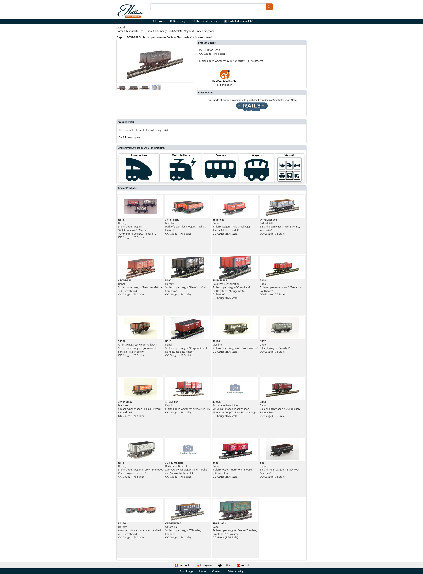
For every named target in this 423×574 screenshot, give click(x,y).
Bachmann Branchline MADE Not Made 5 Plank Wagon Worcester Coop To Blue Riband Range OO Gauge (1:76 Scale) (234, 408)
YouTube (245, 565)
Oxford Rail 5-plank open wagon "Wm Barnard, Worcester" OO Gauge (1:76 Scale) (280, 226)
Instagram (206, 565)
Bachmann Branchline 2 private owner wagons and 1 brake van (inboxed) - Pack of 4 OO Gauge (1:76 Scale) (186, 469)
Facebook (184, 565)
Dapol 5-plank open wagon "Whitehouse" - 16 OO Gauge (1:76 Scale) (187, 407)
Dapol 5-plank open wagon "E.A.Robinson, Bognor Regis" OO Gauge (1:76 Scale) (280, 408)
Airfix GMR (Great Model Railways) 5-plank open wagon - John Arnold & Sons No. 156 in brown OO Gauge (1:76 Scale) (139, 348)
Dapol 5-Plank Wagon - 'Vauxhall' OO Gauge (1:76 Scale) (275, 346)
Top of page (186, 571)
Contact (217, 571)
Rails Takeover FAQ (240, 21)
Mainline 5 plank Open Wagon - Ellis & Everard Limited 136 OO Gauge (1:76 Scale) (139, 408)
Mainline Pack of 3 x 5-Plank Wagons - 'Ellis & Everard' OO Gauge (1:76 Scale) (185, 226)
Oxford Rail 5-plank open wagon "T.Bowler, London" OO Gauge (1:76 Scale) (183, 530)
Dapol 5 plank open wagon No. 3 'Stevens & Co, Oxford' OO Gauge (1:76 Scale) (281, 287)
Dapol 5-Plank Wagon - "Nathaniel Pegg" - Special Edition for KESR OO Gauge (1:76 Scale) (232, 226)
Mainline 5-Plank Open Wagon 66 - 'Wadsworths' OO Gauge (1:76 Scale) (235, 346)
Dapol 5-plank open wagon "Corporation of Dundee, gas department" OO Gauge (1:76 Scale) (186, 348)
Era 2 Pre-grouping (129, 137)
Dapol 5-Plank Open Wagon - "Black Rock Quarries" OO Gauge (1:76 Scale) (279, 469)
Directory (177, 21)
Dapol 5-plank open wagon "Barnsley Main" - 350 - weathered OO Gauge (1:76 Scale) (140, 287)
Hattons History (206, 21)
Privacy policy (235, 571)
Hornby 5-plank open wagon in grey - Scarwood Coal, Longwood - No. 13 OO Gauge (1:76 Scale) (140, 469)
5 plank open (224, 83)
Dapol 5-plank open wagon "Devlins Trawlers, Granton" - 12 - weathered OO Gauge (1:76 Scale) (234, 530)
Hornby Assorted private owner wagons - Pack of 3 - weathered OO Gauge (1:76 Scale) (140, 530)
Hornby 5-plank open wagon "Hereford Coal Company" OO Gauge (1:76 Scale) (185, 287)
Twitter (226, 565)
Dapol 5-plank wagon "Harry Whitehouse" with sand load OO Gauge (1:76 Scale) (232, 469)
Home (158, 21)
